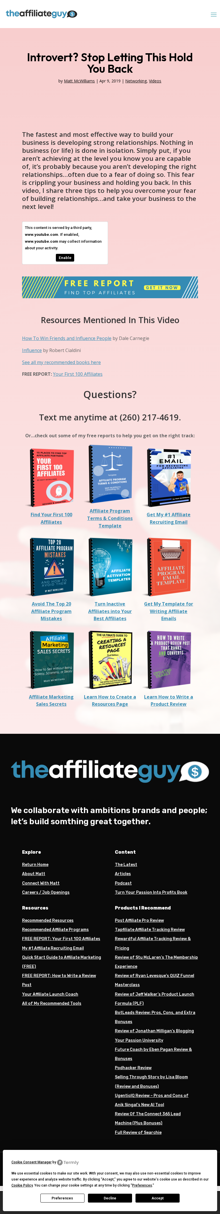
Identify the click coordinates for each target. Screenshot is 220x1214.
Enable (65, 257)
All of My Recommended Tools (51, 1003)
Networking (136, 81)
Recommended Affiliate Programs (55, 929)
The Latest (126, 864)
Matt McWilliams (79, 81)
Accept (158, 1198)
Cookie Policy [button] (22, 1185)
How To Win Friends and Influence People (66, 338)
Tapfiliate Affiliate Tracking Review (150, 929)
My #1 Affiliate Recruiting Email (53, 948)
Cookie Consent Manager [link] (31, 1162)
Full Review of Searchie (138, 1132)
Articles (123, 873)
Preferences (62, 1198)
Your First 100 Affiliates (78, 374)
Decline (110, 1198)
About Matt (33, 873)
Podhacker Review (133, 1067)
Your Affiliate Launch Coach (50, 994)
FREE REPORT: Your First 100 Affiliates (61, 938)
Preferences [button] (142, 1185)
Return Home (35, 864)
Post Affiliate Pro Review (139, 920)
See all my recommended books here (61, 362)
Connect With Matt (41, 883)
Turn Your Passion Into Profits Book (151, 892)
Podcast (123, 883)
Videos (155, 81)
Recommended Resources (48, 920)
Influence (32, 350)
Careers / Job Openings (46, 892)
